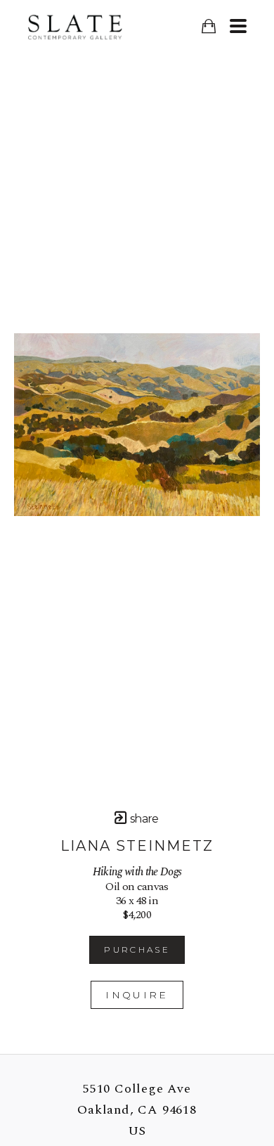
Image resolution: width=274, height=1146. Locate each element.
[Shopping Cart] (208, 26)
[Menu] (238, 26)
